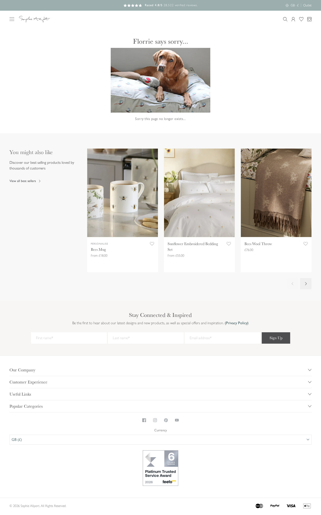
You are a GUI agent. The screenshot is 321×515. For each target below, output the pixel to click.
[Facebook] (144, 420)
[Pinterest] (166, 420)
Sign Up (276, 337)
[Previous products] (292, 283)
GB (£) (17, 439)
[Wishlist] (301, 19)
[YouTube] (177, 420)
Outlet (307, 5)
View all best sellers (22, 181)
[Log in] (293, 19)
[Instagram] (155, 420)
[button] (11, 19)
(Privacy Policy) (236, 323)
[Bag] (309, 19)
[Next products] (306, 283)
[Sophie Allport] (34, 19)
